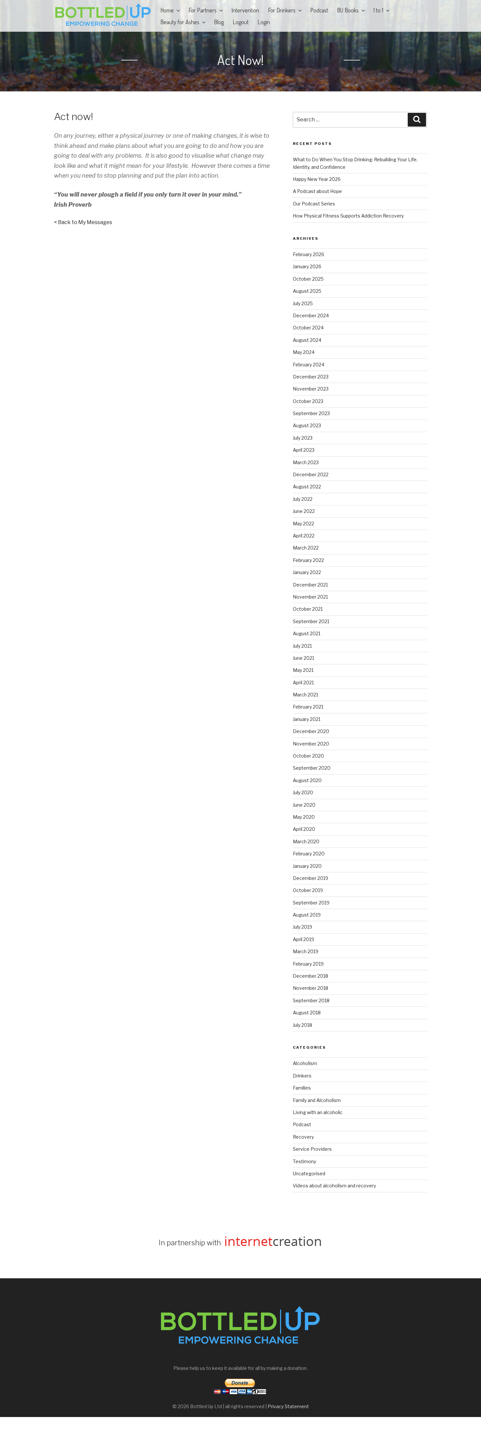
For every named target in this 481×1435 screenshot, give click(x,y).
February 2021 (308, 706)
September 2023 (311, 413)
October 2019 (308, 890)
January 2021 (306, 719)
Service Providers (312, 1149)
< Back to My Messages (83, 222)
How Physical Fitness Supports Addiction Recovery (349, 216)
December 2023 (311, 376)
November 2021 (310, 597)
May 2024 (303, 352)
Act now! (240, 59)
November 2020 (311, 743)
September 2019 (311, 902)
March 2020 (306, 841)
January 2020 (307, 866)
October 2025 (308, 279)
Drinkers (302, 1075)
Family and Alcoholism (317, 1100)
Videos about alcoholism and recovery (334, 1185)
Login (264, 22)
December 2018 (310, 976)
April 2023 (303, 450)
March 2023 (306, 462)
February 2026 (308, 254)
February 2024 (308, 364)
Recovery (303, 1137)
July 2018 (302, 1025)
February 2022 (308, 560)
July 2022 (302, 499)
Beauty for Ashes (179, 22)
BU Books (348, 10)
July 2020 (303, 792)
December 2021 (310, 584)
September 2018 (311, 1000)
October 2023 (308, 401)
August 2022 (307, 486)
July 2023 (302, 438)
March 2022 (306, 548)
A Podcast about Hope (317, 191)
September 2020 (311, 768)
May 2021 (303, 670)
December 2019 (310, 878)
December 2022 (311, 474)
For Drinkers (281, 10)
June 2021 (303, 658)
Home (167, 10)
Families (302, 1088)
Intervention (245, 10)
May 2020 (304, 817)
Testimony (304, 1161)
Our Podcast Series (314, 203)
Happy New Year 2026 (317, 179)
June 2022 (304, 511)
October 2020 (308, 756)
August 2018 (307, 1012)
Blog (219, 22)
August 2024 (307, 340)
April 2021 (303, 682)
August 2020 (307, 780)
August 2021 (306, 633)
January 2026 (307, 266)
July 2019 (302, 927)
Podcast (319, 10)
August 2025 (307, 291)
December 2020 (311, 731)
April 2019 (303, 939)
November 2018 (310, 988)
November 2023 (311, 389)
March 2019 (305, 951)
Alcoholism (305, 1063)
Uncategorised (309, 1173)
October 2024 (308, 327)
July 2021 (302, 646)
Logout (241, 22)
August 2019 (307, 915)
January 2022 (307, 572)
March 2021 (305, 694)
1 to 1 (378, 10)
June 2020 (304, 805)
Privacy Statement (288, 1406)
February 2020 (309, 853)
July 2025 (303, 303)
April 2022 (303, 535)
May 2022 (303, 523)
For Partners (202, 10)
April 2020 (304, 829)
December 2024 (311, 315)
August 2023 (307, 425)
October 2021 (308, 609)
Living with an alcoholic (318, 1112)
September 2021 (311, 621)
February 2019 (308, 964)
